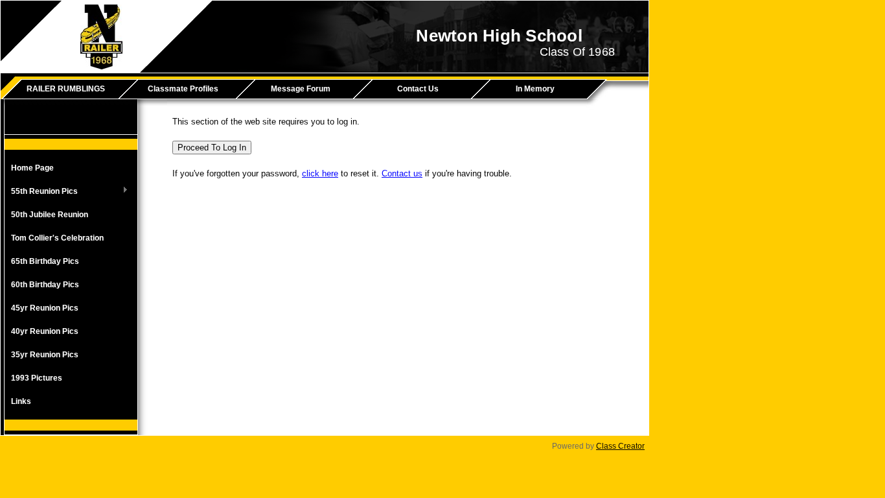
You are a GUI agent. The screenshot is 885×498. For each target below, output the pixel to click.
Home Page (32, 167)
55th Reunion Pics (41, 192)
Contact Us (418, 88)
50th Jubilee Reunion (49, 214)
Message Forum (300, 88)
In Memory (535, 88)
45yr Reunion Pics (44, 308)
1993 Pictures (36, 378)
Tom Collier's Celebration (57, 238)
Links (21, 401)
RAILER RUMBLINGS (66, 88)
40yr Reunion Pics (44, 331)
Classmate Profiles (183, 88)
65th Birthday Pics (45, 261)
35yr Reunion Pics (44, 354)
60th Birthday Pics (45, 284)
